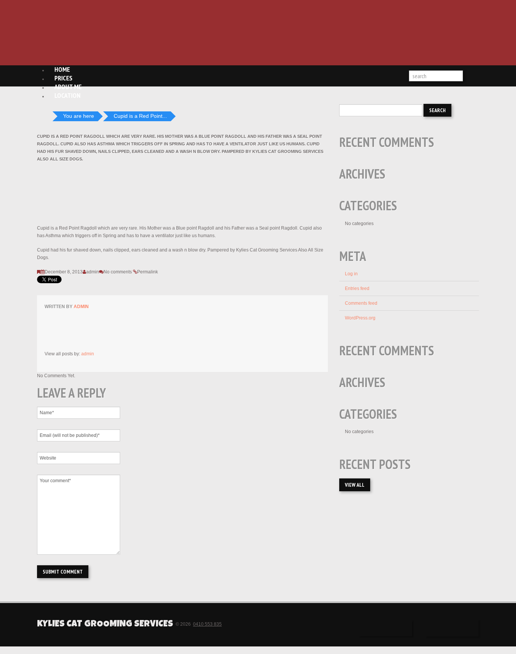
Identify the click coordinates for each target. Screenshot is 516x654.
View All (355, 484)
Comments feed (361, 303)
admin (92, 272)
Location (67, 95)
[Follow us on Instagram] (452, 628)
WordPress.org (360, 318)
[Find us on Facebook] (385, 628)
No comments (118, 272)
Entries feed (357, 288)
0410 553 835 (207, 624)
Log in (351, 273)
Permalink (147, 272)
